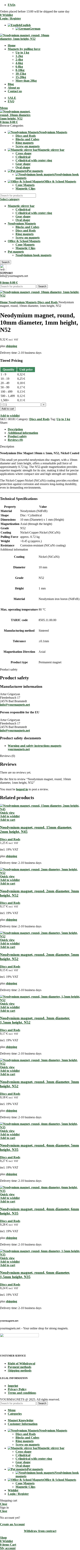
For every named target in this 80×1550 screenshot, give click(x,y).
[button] (7, 819)
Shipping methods (19, 1370)
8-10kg (20, 70)
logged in (22, 789)
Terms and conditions (22, 1392)
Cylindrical (23, 156)
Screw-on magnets (28, 146)
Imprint (13, 1385)
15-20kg (21, 77)
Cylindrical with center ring (34, 160)
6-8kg (19, 66)
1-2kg (19, 56)
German (35, 28)
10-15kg (21, 73)
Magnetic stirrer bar (21, 206)
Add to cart (8, 408)
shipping (11, 346)
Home (4, 302)
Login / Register (18, 1493)
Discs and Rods (26, 135)
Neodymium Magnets (22, 223)
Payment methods (19, 1367)
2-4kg (19, 59)
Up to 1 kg (22, 52)
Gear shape (23, 164)
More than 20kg (26, 80)
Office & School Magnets (24, 241)
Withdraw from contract (40, 1531)
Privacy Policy (17, 1389)
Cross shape (23, 153)
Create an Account (12, 1524)
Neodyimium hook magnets (33, 255)
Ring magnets (25, 142)
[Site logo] (25, 38)
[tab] (15, 429)
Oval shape (23, 167)
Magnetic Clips (25, 188)
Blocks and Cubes (27, 139)
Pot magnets (16, 251)
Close (3, 1504)
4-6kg (19, 63)
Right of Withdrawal (21, 1363)
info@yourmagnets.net (15, 704)
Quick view (7, 812)
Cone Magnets (25, 185)
